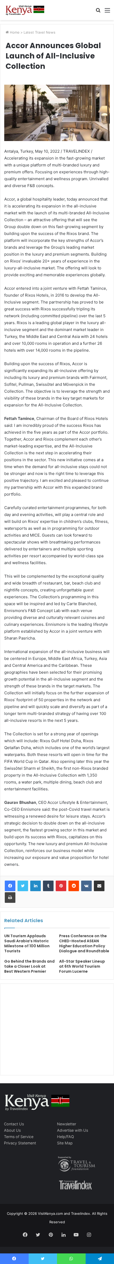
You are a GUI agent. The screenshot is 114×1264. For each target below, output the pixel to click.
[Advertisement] (44, 1035)
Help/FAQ (65, 1136)
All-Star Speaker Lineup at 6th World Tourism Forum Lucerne (82, 966)
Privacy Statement (20, 1143)
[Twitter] (22, 886)
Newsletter (66, 1124)
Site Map (65, 1143)
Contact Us (14, 1124)
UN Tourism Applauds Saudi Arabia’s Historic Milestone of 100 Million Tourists (27, 943)
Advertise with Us (72, 1130)
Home (14, 32)
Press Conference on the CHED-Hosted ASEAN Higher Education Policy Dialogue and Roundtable (84, 943)
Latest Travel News (39, 32)
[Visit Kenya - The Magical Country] (25, 10)
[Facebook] (10, 886)
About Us (12, 1130)
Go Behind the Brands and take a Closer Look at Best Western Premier (29, 966)
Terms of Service (18, 1136)
